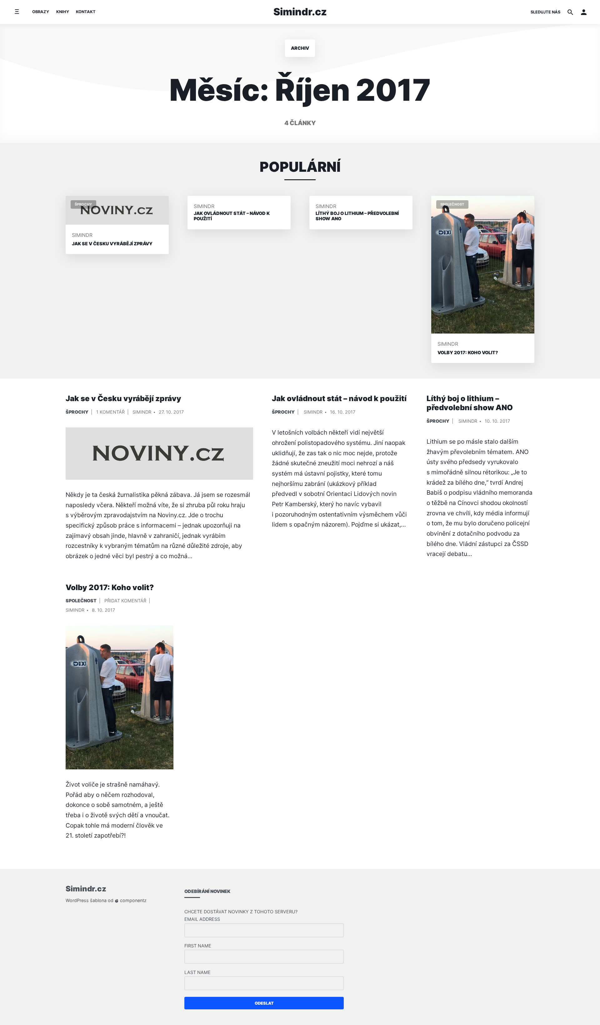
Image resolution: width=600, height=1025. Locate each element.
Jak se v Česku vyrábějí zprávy (123, 398)
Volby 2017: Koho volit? (110, 587)
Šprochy (77, 412)
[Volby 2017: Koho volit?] (119, 697)
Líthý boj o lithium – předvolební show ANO (470, 403)
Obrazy (40, 11)
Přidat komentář (125, 602)
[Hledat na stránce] (570, 12)
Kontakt (86, 11)
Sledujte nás (545, 12)
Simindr (82, 235)
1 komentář (110, 413)
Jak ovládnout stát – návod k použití (339, 398)
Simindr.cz (300, 12)
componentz (133, 900)
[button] (583, 12)
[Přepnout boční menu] (17, 12)
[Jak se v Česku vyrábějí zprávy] (159, 453)
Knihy (62, 11)
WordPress (77, 900)
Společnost (81, 600)
